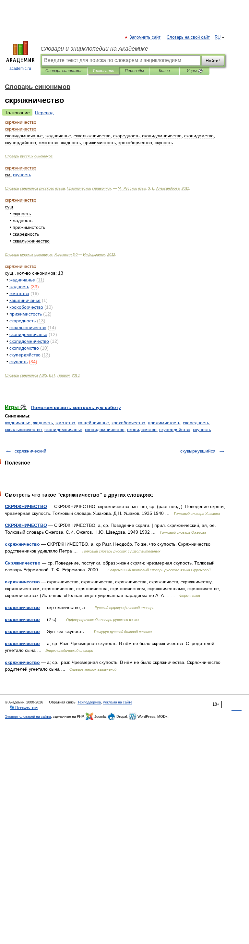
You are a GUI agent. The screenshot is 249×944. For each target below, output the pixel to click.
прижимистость (164, 422)
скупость (202, 429)
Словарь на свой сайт (188, 37)
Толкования (103, 70)
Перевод (44, 112)
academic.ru (20, 68)
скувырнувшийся (198, 450)
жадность (43, 422)
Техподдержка (89, 702)
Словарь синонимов (63, 70)
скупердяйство (174, 429)
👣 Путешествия (24, 707)
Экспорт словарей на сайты (28, 716)
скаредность (196, 422)
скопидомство (142, 429)
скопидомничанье (63, 429)
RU (217, 37)
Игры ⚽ (195, 70)
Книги (164, 70)
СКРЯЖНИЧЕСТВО (26, 506)
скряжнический (30, 450)
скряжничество (22, 544)
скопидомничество (104, 429)
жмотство (65, 422)
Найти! (213, 60)
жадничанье (17, 422)
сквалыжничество (23, 429)
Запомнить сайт (145, 37)
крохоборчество (128, 422)
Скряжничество (23, 562)
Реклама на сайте (117, 702)
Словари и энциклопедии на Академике (94, 48)
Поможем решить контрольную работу (76, 407)
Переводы (134, 70)
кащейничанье (93, 422)
